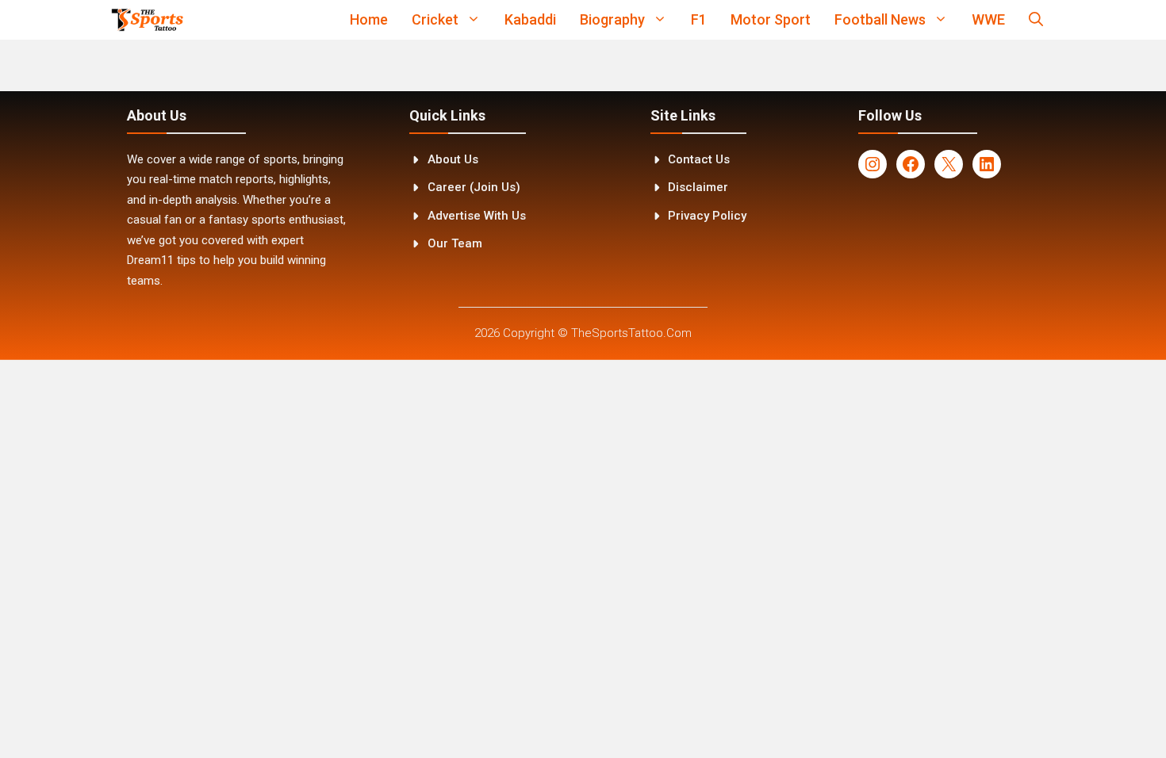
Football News (880, 19)
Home (369, 19)
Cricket (435, 19)
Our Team (455, 243)
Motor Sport (771, 19)
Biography (612, 19)
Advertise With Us (477, 216)
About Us (453, 159)
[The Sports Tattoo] (147, 20)
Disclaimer (698, 187)
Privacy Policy (707, 216)
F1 (699, 19)
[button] (1036, 20)
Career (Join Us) (474, 187)
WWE (988, 19)
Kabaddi (530, 19)
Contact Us (699, 159)
